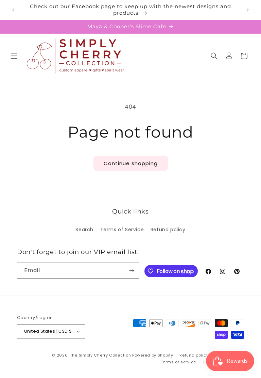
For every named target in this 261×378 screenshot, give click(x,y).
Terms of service (178, 362)
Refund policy (168, 229)
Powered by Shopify (152, 355)
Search (84, 229)
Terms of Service (122, 229)
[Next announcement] (247, 9)
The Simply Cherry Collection (100, 355)
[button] (14, 55)
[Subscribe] (131, 271)
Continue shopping (131, 163)
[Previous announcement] (13, 9)
